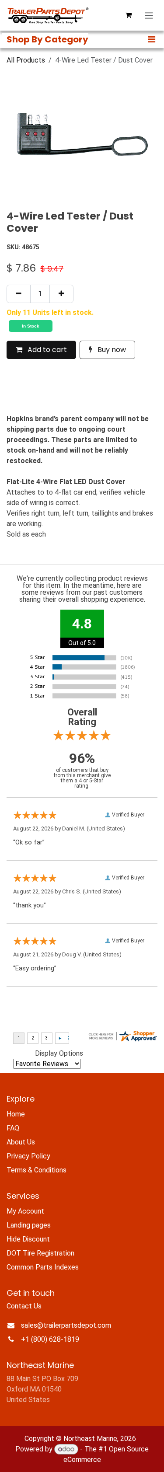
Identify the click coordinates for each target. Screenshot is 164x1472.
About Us (21, 1142)
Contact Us (24, 1306)
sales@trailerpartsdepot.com (66, 1325)
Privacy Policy (28, 1156)
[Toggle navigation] (148, 15)
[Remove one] (19, 294)
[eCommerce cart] (128, 15)
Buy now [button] (111, 350)
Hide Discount (28, 1239)
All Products (26, 60)
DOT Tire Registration (40, 1253)
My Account (25, 1211)
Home (16, 1114)
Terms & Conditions (36, 1170)
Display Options (59, 1053)
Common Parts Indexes (43, 1267)
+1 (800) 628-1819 (50, 1339)
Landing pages (29, 1225)
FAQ (13, 1128)
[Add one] (61, 294)
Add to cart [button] (46, 350)
